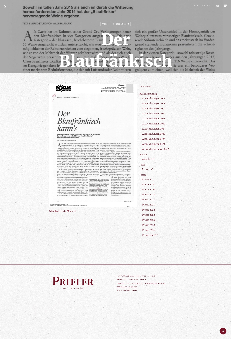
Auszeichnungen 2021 (153, 118)
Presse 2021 (148, 204)
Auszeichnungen (148, 93)
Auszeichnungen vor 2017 (155, 149)
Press (142, 164)
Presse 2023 (148, 214)
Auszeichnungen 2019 (153, 108)
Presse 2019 (148, 189)
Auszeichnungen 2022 (153, 123)
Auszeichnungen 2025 (153, 139)
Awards (143, 154)
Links (134, 287)
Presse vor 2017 (121, 24)
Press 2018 (147, 169)
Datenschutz (133, 284)
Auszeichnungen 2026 (153, 144)
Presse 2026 (148, 230)
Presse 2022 (148, 209)
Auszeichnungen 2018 (153, 103)
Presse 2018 (148, 184)
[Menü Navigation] (225, 5)
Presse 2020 (148, 194)
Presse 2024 (148, 220)
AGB (142, 284)
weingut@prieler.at (138, 279)
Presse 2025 (148, 225)
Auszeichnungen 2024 (153, 133)
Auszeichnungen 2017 (153, 98)
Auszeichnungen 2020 (153, 113)
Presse (105, 24)
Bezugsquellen (124, 287)
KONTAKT (195, 6)
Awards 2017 (148, 159)
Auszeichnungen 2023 (153, 128)
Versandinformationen (155, 284)
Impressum (121, 284)
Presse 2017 (148, 179)
